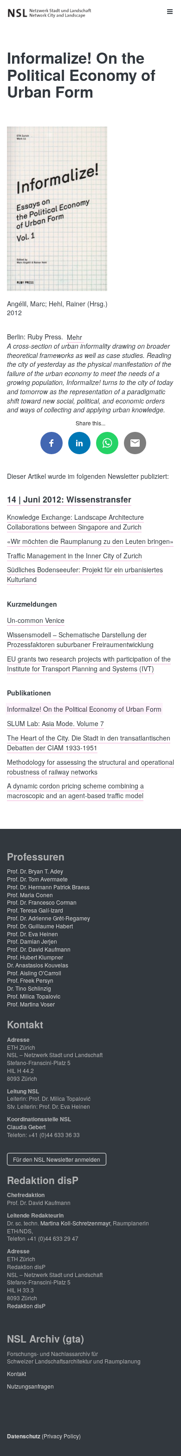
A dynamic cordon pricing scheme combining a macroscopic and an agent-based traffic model (75, 790)
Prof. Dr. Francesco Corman (42, 902)
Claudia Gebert (26, 1127)
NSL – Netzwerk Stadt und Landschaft (51, 13)
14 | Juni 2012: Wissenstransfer (69, 498)
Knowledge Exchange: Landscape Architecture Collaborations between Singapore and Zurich (75, 521)
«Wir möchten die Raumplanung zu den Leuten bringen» (90, 540)
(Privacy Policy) (44, 1436)
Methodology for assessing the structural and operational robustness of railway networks (90, 766)
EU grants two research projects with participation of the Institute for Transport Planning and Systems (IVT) (89, 663)
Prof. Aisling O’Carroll (34, 973)
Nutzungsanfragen (30, 1386)
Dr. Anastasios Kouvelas (37, 965)
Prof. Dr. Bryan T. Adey (35, 871)
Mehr (75, 336)
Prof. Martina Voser (31, 1004)
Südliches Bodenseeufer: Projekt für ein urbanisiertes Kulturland (85, 574)
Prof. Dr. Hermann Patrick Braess (48, 887)
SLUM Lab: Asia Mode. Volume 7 (55, 723)
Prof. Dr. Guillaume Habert (40, 926)
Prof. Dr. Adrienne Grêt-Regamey (48, 918)
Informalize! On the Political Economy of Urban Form (84, 709)
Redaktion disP (26, 1306)
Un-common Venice (36, 620)
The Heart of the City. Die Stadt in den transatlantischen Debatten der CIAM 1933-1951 (88, 742)
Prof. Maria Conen (30, 895)
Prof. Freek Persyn (30, 980)
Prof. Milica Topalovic (33, 996)
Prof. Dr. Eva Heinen (32, 934)
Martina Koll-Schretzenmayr (75, 1223)
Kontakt (16, 1373)
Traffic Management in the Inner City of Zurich (74, 555)
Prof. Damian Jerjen (32, 941)
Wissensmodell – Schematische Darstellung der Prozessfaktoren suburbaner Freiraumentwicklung (80, 639)
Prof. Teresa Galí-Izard (35, 910)
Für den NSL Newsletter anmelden (56, 1159)
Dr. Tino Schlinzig (29, 988)
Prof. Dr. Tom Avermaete (37, 879)
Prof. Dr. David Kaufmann (39, 949)
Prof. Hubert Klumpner (35, 957)
